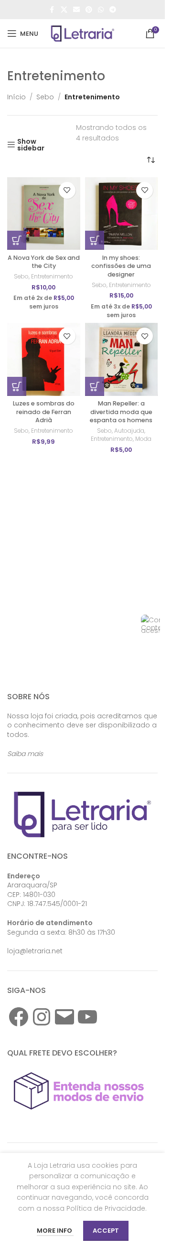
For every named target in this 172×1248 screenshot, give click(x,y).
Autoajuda (129, 431)
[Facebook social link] (52, 9)
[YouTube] (87, 1016)
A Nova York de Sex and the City (44, 262)
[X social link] (64, 9)
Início (16, 97)
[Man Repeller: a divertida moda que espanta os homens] (121, 359)
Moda (143, 439)
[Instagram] (41, 1016)
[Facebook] (18, 1016)
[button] (16, 240)
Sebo (45, 97)
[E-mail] (64, 1016)
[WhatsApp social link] (101, 9)
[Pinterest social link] (89, 9)
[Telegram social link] (113, 9)
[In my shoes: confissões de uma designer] (121, 213)
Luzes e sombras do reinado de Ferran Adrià (44, 411)
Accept (106, 1230)
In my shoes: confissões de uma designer (121, 266)
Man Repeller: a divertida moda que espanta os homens (121, 411)
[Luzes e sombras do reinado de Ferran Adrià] (43, 359)
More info (55, 1230)
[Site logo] (82, 33)
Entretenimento (52, 276)
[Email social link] (76, 9)
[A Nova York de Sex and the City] (43, 213)
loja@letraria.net (35, 951)
